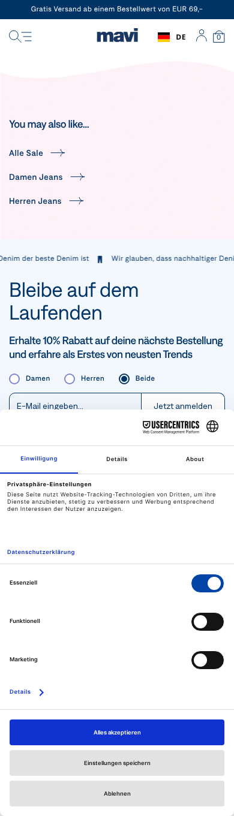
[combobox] (172, 37)
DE (181, 37)
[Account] (201, 37)
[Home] (117, 37)
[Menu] (20, 37)
